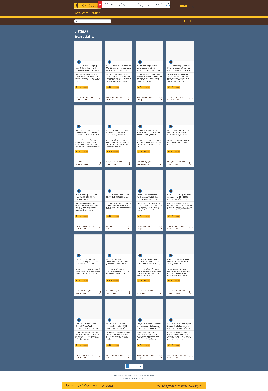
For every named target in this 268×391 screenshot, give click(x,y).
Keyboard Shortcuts (149, 375)
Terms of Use (127, 375)
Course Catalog (117, 375)
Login (184, 5)
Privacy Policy (137, 375)
